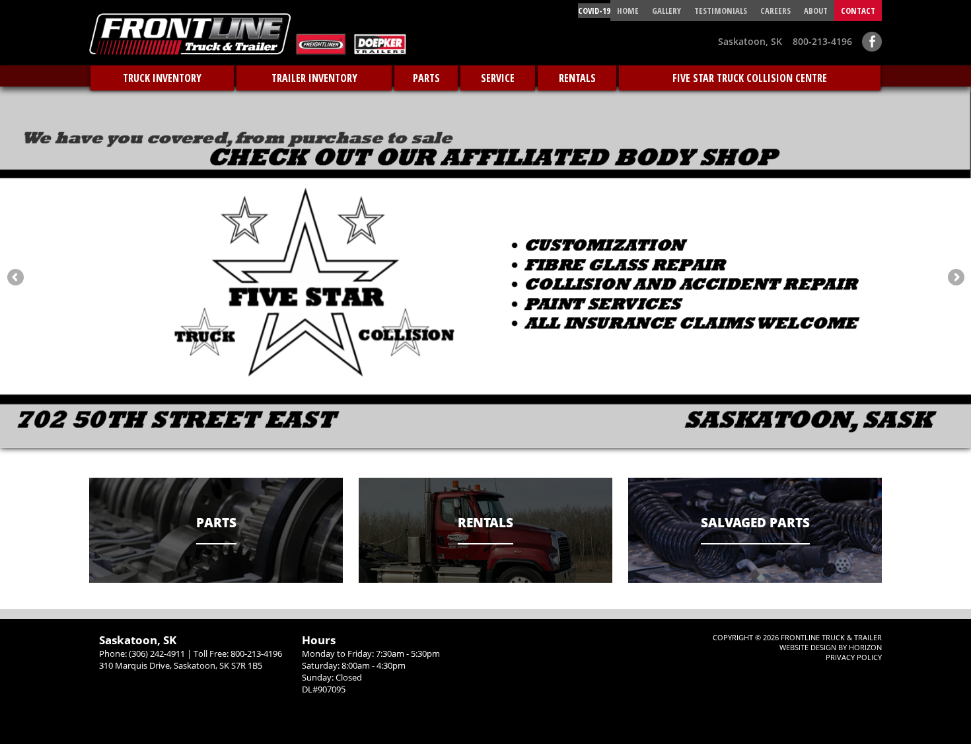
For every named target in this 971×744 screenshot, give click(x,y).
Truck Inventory (162, 78)
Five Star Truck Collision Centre (749, 78)
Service (498, 78)
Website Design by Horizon (830, 647)
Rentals (577, 78)
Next (955, 276)
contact (858, 11)
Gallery (666, 11)
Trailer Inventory (314, 78)
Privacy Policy (854, 657)
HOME (628, 11)
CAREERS (775, 11)
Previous (15, 276)
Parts (426, 78)
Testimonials (720, 11)
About (816, 11)
